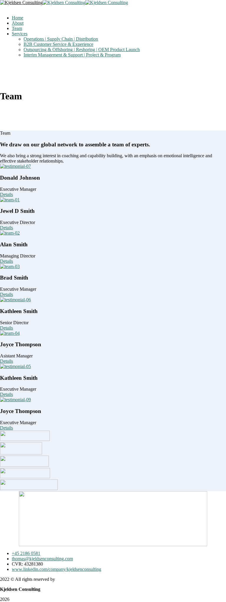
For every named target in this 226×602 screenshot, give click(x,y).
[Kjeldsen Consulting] (21, 2)
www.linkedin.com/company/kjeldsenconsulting (56, 569)
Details (6, 194)
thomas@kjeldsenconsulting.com (42, 558)
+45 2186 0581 (26, 553)
